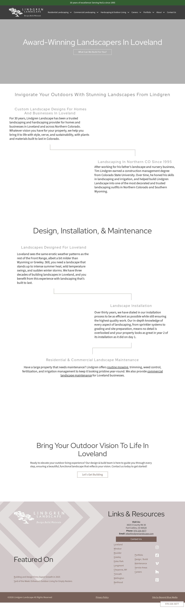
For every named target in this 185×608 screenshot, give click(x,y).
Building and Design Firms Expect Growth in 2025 (37, 576)
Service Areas (141, 567)
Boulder (117, 553)
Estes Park (118, 561)
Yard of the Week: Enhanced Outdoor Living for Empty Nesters (43, 581)
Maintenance (141, 563)
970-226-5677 (172, 603)
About (159, 12)
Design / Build (141, 559)
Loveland (118, 544)
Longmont (119, 565)
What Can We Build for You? (92, 52)
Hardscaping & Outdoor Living (113, 12)
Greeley (117, 557)
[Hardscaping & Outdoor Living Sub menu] (128, 12)
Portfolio (147, 12)
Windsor (118, 548)
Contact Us (171, 12)
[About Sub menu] (164, 12)
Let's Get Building (92, 475)
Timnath (118, 574)
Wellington (119, 578)
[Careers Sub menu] (140, 12)
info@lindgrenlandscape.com (140, 533)
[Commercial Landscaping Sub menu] (98, 12)
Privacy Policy (102, 597)
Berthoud (118, 582)
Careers (135, 12)
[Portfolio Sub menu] (153, 12)
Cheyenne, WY (120, 569)
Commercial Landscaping (84, 12)
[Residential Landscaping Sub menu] (71, 12)
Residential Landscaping (58, 12)
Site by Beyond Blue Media (164, 597)
